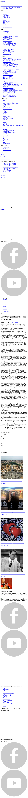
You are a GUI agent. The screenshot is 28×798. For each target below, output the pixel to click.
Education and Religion (8, 46)
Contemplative (11, 6)
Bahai (4, 110)
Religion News (6, 31)
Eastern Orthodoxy (7, 116)
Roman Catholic (6, 133)
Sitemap (4, 706)
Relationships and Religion (8, 51)
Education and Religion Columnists (10, 64)
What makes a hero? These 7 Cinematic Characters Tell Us (13, 574)
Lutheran (5, 123)
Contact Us (5, 701)
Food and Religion (7, 32)
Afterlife (5, 304)
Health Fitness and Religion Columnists (11, 69)
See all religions (6, 143)
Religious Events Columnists (9, 89)
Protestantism (6, 131)
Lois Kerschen (4, 483)
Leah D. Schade (4, 514)
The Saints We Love (7, 171)
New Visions (5, 24)
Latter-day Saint (13, 7)
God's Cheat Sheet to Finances (9, 163)
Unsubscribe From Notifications (9, 704)
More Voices (5, 22)
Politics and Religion (7, 41)
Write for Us (5, 696)
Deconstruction (6, 311)
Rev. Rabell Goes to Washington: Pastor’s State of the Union (13, 512)
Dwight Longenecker (14, 322)
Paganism (5, 129)
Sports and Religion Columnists (9, 91)
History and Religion (7, 38)
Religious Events (6, 37)
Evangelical (16, 6)
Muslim (17, 7)
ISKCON (5, 119)
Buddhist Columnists (7, 58)
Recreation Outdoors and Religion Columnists (12, 84)
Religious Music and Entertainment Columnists (12, 90)
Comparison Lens (6, 147)
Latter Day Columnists (7, 76)
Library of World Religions (8, 102)
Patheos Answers (6, 104)
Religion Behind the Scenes (9, 132)
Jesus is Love (6, 169)
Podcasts (5, 105)
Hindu (5, 7)
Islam (4, 120)
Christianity (5, 113)
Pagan (4, 25)
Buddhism (5, 112)
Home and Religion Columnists (9, 72)
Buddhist (2, 6)
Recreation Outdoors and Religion (10, 43)
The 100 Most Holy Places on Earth (10, 103)
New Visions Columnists (8, 78)
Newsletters (3, 175)
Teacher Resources (7, 150)
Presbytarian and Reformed (8, 130)
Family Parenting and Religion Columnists (12, 66)
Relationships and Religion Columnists (11, 85)
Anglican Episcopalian (7, 109)
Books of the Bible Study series (9, 164)
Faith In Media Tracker (5, 159)
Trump (4, 306)
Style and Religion (7, 39)
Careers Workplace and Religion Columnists (12, 60)
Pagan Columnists (7, 81)
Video (2, 152)
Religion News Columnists (8, 86)
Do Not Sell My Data (7, 700)
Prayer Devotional (7, 170)
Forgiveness (5, 299)
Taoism (4, 140)
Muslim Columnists (7, 77)
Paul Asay (3, 576)
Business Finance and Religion (9, 44)
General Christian (6, 17)
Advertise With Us (7, 695)
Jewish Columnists (7, 73)
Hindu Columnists (7, 70)
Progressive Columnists (8, 83)
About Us (5, 688)
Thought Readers (4, 156)
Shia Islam (5, 136)
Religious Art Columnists (8, 88)
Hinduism (5, 117)
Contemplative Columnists (8, 63)
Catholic (6, 6)
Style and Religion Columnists (9, 92)
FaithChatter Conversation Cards (10, 172)
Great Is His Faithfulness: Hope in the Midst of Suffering (12, 543)
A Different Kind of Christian (9, 168)
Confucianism (6, 115)
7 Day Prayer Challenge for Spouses (10, 167)
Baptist (4, 111)
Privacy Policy (6, 697)
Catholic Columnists (7, 62)
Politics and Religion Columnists (10, 82)
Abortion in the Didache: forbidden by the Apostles (11, 481)
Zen (4, 142)
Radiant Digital (6, 702)
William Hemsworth (5, 545)
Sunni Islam (5, 139)
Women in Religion (7, 42)
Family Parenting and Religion (9, 48)
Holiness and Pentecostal (8, 118)
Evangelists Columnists (8, 65)
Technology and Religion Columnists (10, 94)
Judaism (4, 122)
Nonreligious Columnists (8, 79)
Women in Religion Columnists (9, 96)
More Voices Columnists (8, 75)
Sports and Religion (7, 33)
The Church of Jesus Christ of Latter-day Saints (13, 125)
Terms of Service (6, 699)
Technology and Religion (8, 52)
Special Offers (3, 3)
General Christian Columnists (9, 68)
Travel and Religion (7, 54)
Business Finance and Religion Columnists (12, 59)
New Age (5, 127)
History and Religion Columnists (10, 71)
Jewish (8, 7)
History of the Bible (7, 165)
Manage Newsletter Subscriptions (10, 703)
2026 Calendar (6, 100)
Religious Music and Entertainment (10, 36)
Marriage (5, 301)
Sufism (4, 138)
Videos (4, 106)
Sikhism (4, 137)
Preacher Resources (7, 148)
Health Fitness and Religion (9, 49)
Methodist (5, 124)
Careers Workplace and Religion (9, 45)
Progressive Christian (8, 8)
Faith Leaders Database (8, 107)
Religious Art (6, 35)
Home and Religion (7, 50)
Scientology (5, 134)
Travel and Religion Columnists (9, 95)
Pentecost (5, 309)
